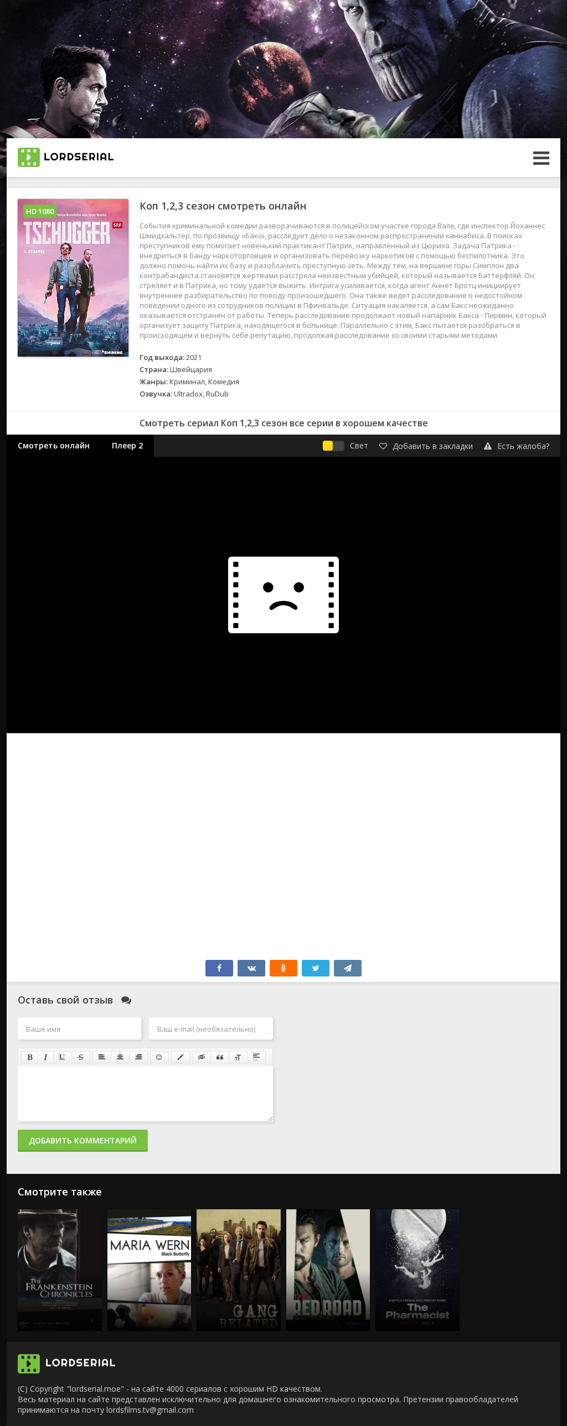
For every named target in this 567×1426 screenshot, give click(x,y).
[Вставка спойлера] (256, 1057)
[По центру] (120, 1057)
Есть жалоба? (523, 446)
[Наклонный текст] (46, 1057)
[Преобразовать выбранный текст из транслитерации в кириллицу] (238, 1057)
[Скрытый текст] (201, 1057)
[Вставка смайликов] (159, 1057)
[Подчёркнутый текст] (62, 1057)
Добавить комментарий (83, 1140)
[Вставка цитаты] (219, 1057)
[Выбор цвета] (180, 1057)
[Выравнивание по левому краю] (101, 1057)
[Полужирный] (29, 1057)
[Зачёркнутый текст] (80, 1057)
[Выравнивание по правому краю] (138, 1057)
